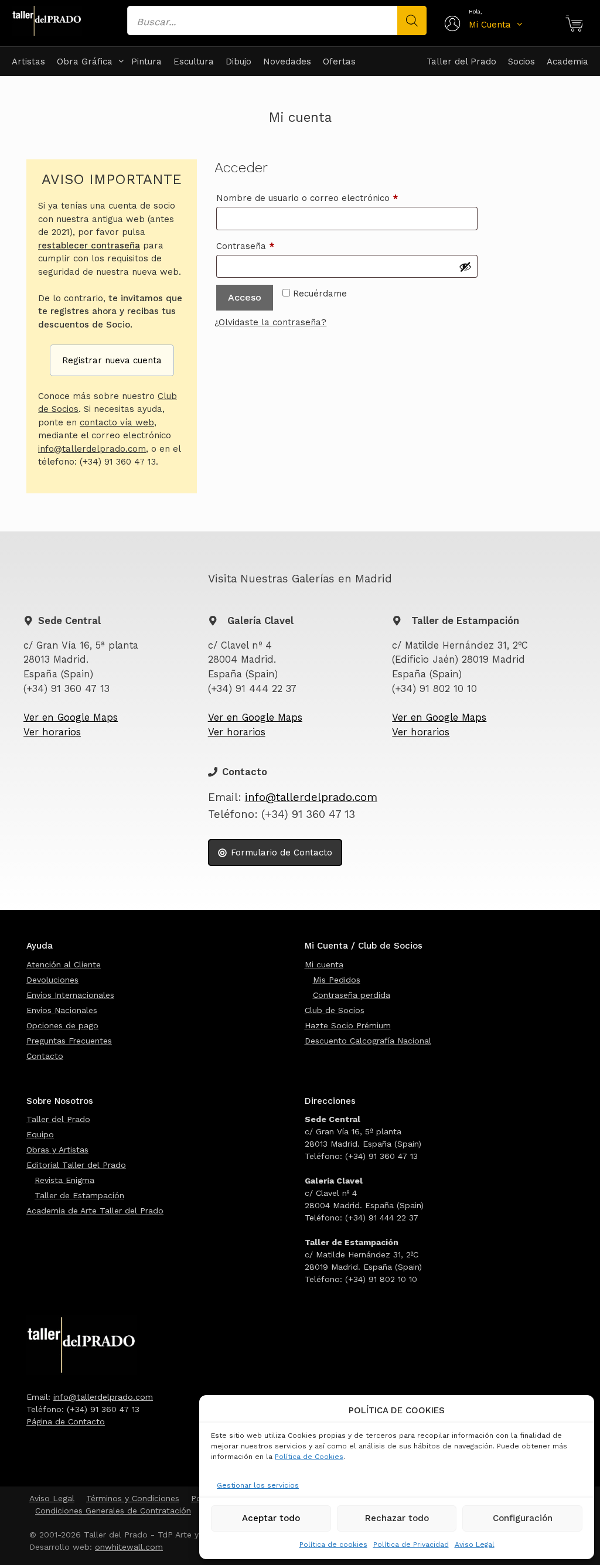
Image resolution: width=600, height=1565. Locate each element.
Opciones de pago (62, 1025)
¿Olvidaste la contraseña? (270, 322)
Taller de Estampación (79, 1195)
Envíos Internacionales (70, 995)
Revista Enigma (64, 1180)
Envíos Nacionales (61, 1010)
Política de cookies (333, 1544)
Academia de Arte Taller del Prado (94, 1210)
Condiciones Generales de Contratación (113, 1510)
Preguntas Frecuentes (69, 1040)
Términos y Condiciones (132, 1498)
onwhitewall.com (129, 1547)
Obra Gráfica (84, 61)
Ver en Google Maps (70, 717)
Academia (567, 61)
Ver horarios (52, 732)
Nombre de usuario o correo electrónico (330, 197)
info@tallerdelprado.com (92, 449)
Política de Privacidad (411, 1544)
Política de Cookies (309, 1457)
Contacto (44, 1056)
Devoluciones (52, 979)
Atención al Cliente (63, 964)
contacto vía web (117, 422)
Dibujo (238, 61)
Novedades (287, 61)
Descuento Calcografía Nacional (368, 1040)
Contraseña (268, 245)
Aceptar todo (271, 1518)
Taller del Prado (461, 61)
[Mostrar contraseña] (465, 266)
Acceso (244, 297)
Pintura (146, 61)
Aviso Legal (475, 1544)
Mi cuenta (324, 964)
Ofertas (339, 61)
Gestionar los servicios (258, 1485)
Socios (521, 61)
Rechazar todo (397, 1518)
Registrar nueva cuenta (112, 360)
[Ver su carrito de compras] (574, 24)
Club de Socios (334, 1010)
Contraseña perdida (351, 995)
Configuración (523, 1518)
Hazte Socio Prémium (348, 1025)
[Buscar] (412, 20)
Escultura (193, 61)
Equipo (40, 1134)
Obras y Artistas (57, 1149)
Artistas (28, 61)
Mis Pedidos (336, 979)
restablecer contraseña (89, 245)
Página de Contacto (65, 1421)
